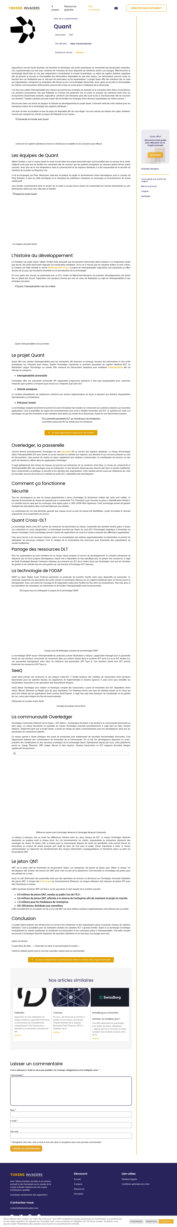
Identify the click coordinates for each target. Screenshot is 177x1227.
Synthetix (145, 196)
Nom (13, 1110)
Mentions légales (129, 1179)
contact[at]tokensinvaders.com (24, 1208)
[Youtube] (116, 8)
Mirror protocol (149, 186)
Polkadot (19, 1012)
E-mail (14, 1121)
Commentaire (17, 1075)
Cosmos (57, 1012)
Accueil (77, 1179)
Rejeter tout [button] (151, 1221)
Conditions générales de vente (135, 1184)
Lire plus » (18, 1035)
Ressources (79, 1189)
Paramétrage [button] (136, 1221)
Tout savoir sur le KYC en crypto (153, 180)
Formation (78, 1194)
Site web (14, 1132)
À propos (78, 1184)
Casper (145, 191)
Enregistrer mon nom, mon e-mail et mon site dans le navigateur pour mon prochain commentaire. (57, 1142)
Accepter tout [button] (166, 1221)
